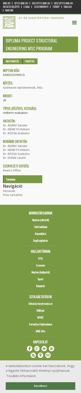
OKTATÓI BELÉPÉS (11, 7)
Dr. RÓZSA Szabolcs (16, 133)
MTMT (40, 317)
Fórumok (9, 191)
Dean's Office (12, 170)
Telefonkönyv (41, 7)
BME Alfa (40, 331)
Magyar (9, 10)
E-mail (27, 7)
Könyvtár (40, 286)
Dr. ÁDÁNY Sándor (15, 125)
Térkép (56, 7)
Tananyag (10, 179)
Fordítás (30, 61)
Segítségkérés (40, 240)
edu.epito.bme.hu (41, 3)
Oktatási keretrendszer (41, 303)
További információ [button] (21, 376)
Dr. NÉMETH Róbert (16, 129)
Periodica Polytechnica (40, 324)
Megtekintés (12, 61)
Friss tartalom (13, 195)
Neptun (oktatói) (40, 220)
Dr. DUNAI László (14, 158)
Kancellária (40, 233)
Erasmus (40, 265)
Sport (40, 279)
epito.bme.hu (21, 3)
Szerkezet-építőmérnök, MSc (23, 87)
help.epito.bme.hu (63, 3)
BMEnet (40, 310)
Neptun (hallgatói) (40, 272)
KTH (40, 258)
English (68, 7)
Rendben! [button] (40, 386)
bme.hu (6, 3)
